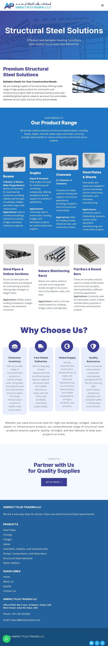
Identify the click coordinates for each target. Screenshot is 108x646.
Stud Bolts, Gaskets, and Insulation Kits (25, 548)
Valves (6, 544)
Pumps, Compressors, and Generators (25, 553)
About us (8, 581)
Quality (7, 586)
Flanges (7, 539)
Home (6, 576)
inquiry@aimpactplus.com (25, 619)
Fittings (7, 534)
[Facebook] (91, 643)
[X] (97, 643)
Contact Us (9, 590)
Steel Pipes (9, 530)
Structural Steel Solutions (17, 558)
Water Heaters (11, 562)
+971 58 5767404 (20, 613)
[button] (7, 639)
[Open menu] (102, 5)
